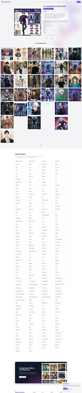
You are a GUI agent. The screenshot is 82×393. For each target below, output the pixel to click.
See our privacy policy (66, 390)
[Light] (71, 1)
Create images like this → (48, 8)
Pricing (67, 1)
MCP (63, 1)
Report (52, 25)
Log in (74, 1)
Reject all (70, 388)
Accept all (65, 388)
